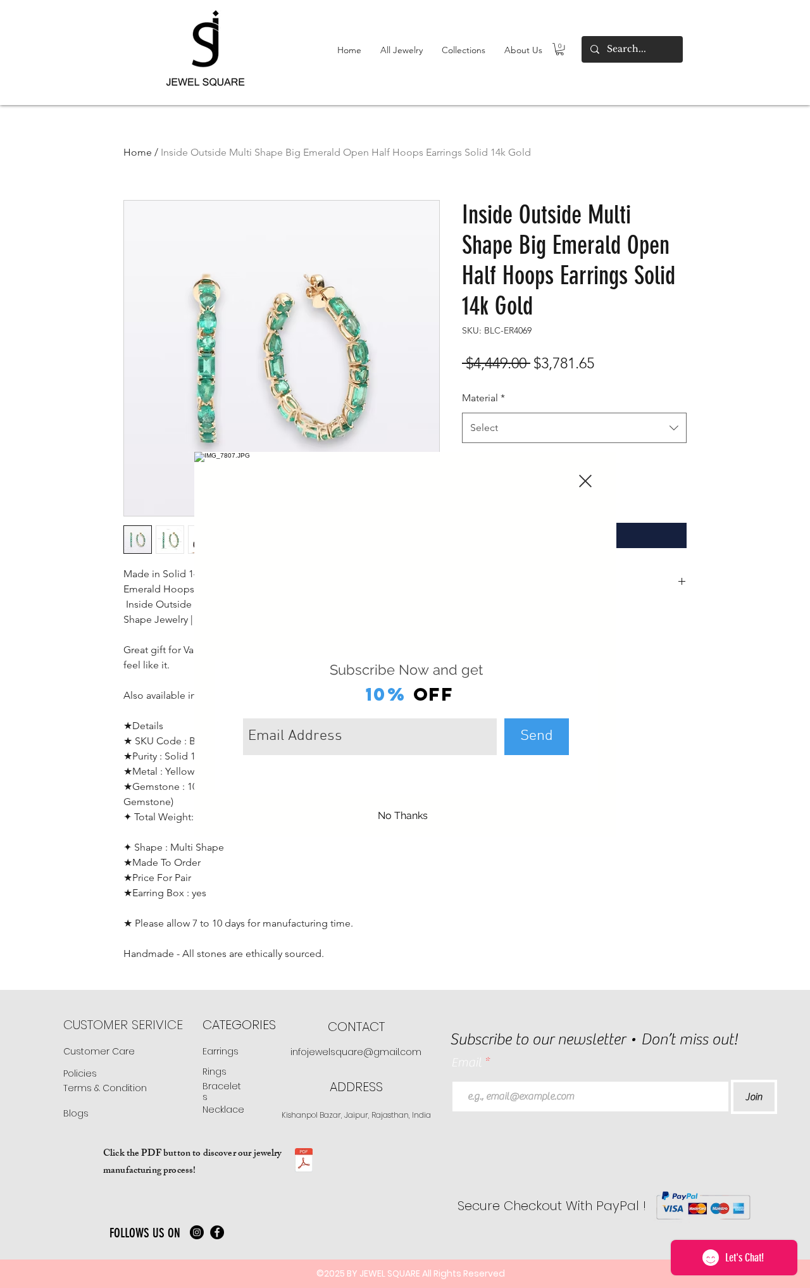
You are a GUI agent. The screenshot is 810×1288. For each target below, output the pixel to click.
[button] (585, 481)
